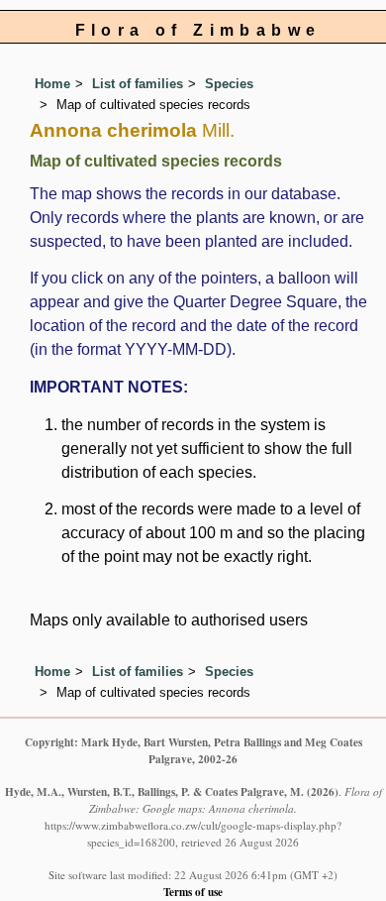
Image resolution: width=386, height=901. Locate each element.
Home (52, 83)
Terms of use (193, 891)
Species (229, 83)
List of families (137, 83)
